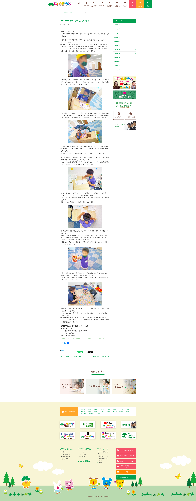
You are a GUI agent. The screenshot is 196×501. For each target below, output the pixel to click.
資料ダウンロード (132, 6)
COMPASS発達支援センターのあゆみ (105, 459)
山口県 (127, 410)
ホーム (78, 5)
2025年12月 (117, 49)
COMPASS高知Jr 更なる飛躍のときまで (71, 356)
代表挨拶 (100, 462)
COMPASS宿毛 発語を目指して (101, 356)
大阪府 (102, 410)
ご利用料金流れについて (94, 6)
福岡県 (96, 410)
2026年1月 (117, 45)
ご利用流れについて (118, 117)
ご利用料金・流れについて (67, 449)
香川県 (89, 410)
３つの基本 (82, 452)
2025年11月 (117, 53)
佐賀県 (127, 411)
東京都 (115, 411)
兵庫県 (108, 410)
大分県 (121, 410)
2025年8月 (117, 65)
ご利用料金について (65, 452)
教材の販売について (103, 456)
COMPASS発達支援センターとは (105, 452)
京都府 (102, 411)
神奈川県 (91, 413)
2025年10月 (117, 57)
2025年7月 (117, 70)
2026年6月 (117, 33)
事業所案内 (86, 5)
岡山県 (83, 410)
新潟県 (121, 411)
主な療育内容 (82, 454)
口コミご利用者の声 (117, 6)
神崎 (62, 350)
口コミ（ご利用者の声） (85, 461)
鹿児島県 (83, 413)
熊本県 (89, 411)
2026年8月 (117, 24)
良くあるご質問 (64, 459)
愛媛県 (83, 411)
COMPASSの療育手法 (109, 6)
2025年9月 (117, 61)
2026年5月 (117, 37)
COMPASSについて (101, 6)
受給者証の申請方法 (65, 456)
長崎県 (108, 411)
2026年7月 (117, 29)
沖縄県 (98, 413)
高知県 (115, 410)
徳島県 (96, 411)
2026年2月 (117, 41)
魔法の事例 (82, 456)
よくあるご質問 (125, 6)
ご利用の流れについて (66, 454)
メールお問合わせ (140, 6)
